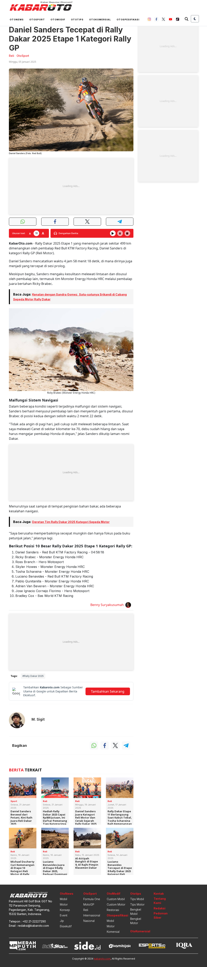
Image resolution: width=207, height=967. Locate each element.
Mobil (63, 899)
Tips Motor (137, 904)
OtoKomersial (140, 931)
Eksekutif (66, 926)
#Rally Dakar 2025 (33, 676)
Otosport (37, 19)
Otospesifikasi (128, 19)
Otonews (17, 19)
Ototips (77, 19)
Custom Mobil (116, 899)
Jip (62, 920)
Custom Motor (116, 904)
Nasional (89, 920)
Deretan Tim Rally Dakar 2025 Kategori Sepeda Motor (71, 522)
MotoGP (88, 904)
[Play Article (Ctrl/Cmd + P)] (113, 233)
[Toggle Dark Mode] (195, 18)
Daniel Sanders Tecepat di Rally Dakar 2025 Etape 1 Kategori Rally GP (70, 38)
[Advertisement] (71, 186)
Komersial (113, 931)
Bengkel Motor (135, 921)
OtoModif (113, 893)
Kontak (159, 893)
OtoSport (90, 893)
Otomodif (58, 19)
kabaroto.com (102, 958)
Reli (85, 910)
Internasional (91, 915)
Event (63, 915)
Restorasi (113, 910)
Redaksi (159, 908)
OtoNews (66, 893)
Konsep (65, 910)
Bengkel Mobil (135, 911)
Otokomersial (100, 19)
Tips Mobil (137, 899)
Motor (64, 904)
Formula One (91, 899)
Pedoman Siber (161, 915)
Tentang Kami (160, 901)
